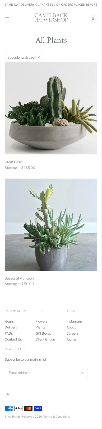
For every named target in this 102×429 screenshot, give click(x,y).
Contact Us (13, 339)
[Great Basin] (51, 108)
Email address (18, 367)
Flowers (41, 321)
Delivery (11, 327)
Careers (72, 333)
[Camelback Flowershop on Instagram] (7, 396)
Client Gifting (45, 339)
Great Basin (14, 162)
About (71, 327)
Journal (71, 339)
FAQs (9, 333)
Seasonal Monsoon (19, 278)
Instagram (74, 321)
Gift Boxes (43, 333)
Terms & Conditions (56, 416)
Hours (9, 321)
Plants (40, 327)
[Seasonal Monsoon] (51, 225)
